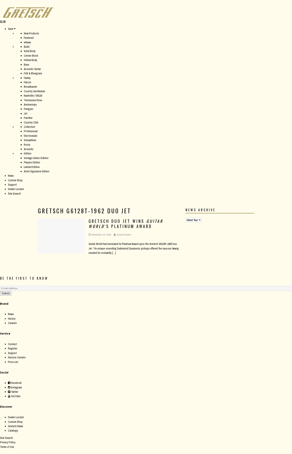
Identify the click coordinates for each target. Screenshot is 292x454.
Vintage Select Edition (36, 158)
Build (26, 47)
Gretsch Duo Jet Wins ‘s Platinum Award (126, 223)
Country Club (31, 122)
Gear (10, 29)
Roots (27, 144)
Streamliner (30, 140)
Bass (26, 64)
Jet (25, 113)
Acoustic (29, 149)
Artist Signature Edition (36, 171)
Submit (6, 293)
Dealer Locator (16, 189)
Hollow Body (30, 60)
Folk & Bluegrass (33, 73)
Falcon (27, 82)
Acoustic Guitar (32, 69)
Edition (27, 153)
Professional (31, 131)
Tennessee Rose (33, 100)
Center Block (31, 55)
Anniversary (30, 104)
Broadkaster (30, 86)
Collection (29, 127)
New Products (31, 33)
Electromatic (31, 136)
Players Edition (32, 162)
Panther (28, 118)
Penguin (28, 109)
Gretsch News (124, 234)
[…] (114, 253)
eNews (27, 42)
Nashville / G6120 (33, 95)
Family (27, 78)
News (11, 176)
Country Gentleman (34, 91)
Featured (29, 38)
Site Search (14, 193)
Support (12, 184)
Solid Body (30, 51)
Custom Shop (15, 180)
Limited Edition (32, 167)
